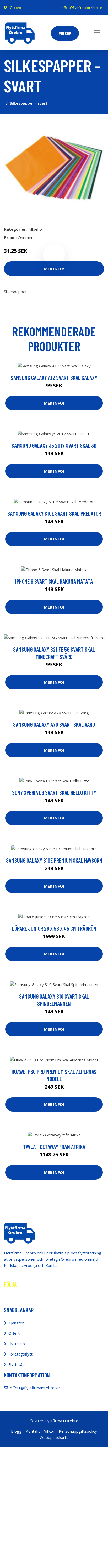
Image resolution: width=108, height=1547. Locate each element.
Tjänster (16, 1322)
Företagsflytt (20, 1354)
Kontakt (33, 1431)
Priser (64, 33)
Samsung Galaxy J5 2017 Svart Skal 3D (54, 445)
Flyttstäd (16, 1364)
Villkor (49, 1431)
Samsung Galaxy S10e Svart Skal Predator (54, 513)
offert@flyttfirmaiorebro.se (82, 7)
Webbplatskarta (54, 1437)
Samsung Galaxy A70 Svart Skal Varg (54, 724)
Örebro (15, 7)
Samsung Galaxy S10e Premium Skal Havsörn (54, 860)
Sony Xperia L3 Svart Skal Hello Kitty (54, 792)
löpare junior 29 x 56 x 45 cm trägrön (54, 928)
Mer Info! (54, 268)
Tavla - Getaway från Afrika (54, 1146)
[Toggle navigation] (97, 33)
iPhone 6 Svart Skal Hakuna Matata (54, 581)
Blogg (16, 1431)
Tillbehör (36, 229)
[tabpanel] (54, 168)
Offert (14, 1333)
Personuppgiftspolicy (78, 1431)
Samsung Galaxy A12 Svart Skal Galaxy (54, 377)
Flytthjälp (16, 1343)
